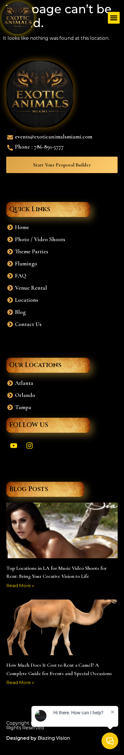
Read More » (20, 585)
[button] (114, 18)
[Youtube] (13, 446)
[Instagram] (29, 446)
